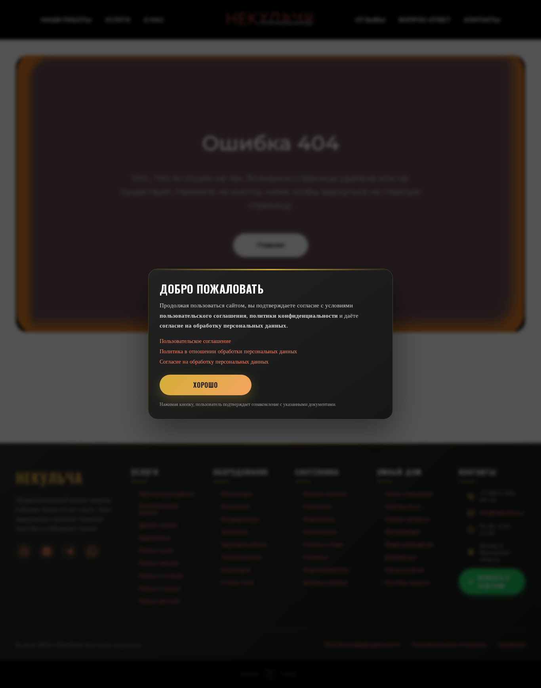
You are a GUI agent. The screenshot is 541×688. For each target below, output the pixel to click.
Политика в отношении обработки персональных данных (228, 351)
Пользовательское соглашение (195, 341)
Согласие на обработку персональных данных (214, 362)
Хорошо (205, 385)
